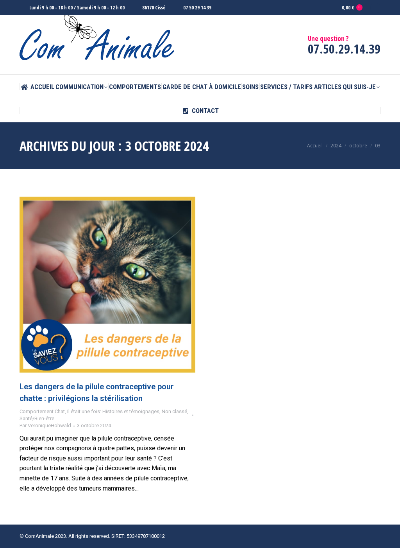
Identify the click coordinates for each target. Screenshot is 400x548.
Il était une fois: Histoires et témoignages (113, 411)
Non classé (174, 411)
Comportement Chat (42, 411)
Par (45, 425)
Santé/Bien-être (37, 418)
